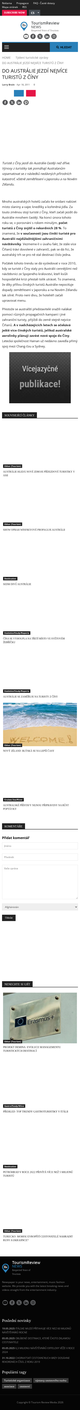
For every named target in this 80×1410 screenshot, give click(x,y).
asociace (9, 1386)
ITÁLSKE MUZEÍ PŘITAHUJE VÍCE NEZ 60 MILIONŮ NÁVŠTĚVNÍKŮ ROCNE (36, 1330)
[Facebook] (33, 36)
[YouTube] (26, 36)
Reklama (7, 3)
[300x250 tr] (40, 378)
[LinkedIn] (47, 36)
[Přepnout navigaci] (6, 47)
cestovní (25, 1386)
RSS (24, 7)
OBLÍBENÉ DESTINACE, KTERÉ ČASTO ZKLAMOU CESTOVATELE (36, 1340)
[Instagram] (54, 36)
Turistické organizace (17, 1380)
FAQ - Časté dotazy (44, 3)
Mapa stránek (10, 7)
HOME (6, 58)
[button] (34, 13)
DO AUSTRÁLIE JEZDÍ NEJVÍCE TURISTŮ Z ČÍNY (33, 63)
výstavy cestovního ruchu (50, 1380)
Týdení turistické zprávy (32, 58)
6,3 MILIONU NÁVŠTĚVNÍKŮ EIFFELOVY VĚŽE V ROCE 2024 (38, 1350)
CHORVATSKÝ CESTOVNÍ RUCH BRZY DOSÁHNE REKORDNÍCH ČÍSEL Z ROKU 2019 (36, 1360)
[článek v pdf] (31, 93)
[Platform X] (40, 36)
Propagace (22, 3)
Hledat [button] (66, 47)
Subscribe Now (14, 12)
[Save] (26, 103)
